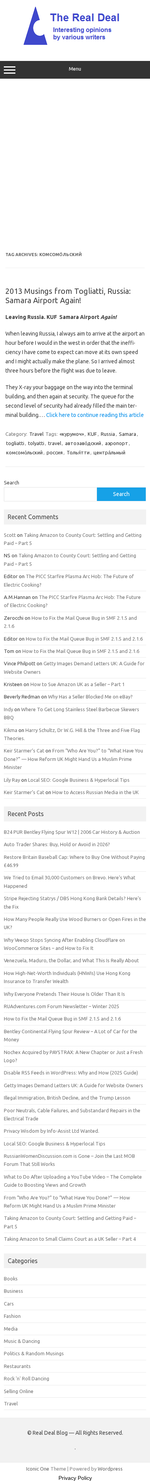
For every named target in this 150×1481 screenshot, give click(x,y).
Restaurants (17, 1366)
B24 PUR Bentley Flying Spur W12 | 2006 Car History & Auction (72, 832)
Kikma (10, 730)
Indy (8, 709)
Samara (127, 434)
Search (11, 482)
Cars (9, 1303)
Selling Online (18, 1391)
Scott (10, 535)
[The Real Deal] (75, 45)
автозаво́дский (83, 443)
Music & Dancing (22, 1341)
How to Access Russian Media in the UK (95, 792)
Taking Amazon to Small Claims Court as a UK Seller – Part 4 (70, 1238)
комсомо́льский (24, 452)
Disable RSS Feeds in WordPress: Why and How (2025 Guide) (71, 1072)
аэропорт (116, 443)
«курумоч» (72, 434)
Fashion (12, 1316)
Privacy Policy (75, 1478)
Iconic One (37, 1468)
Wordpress (110, 1468)
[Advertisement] (75, 165)
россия (55, 452)
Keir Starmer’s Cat (24, 750)
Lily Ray (12, 780)
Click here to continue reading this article (95, 415)
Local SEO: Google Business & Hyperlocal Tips (79, 780)
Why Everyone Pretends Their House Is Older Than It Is (64, 994)
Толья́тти (78, 452)
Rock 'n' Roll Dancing (26, 1378)
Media (11, 1328)
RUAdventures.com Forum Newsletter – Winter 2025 (61, 1006)
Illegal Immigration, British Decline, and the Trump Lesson (67, 1097)
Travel (36, 434)
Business (13, 1291)
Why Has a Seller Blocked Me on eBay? (90, 696)
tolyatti (36, 443)
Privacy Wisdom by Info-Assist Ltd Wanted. (51, 1131)
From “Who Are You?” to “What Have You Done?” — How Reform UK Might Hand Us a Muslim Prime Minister (73, 759)
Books (11, 1278)
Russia (108, 434)
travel (54, 443)
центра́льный (109, 452)
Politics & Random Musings (34, 1353)
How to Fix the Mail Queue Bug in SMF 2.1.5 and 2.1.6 (84, 638)
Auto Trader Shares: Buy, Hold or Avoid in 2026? (57, 844)
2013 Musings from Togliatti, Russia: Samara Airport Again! (68, 296)
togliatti (15, 443)
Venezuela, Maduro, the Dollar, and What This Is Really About (71, 960)
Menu (75, 69)
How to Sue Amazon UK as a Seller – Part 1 (77, 684)
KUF (92, 434)
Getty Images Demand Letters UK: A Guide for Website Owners (73, 1085)
